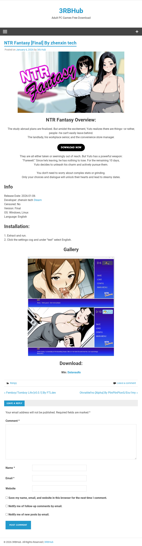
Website (11, 488)
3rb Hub (41, 49)
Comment (13, 420)
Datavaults (74, 372)
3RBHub (71, 11)
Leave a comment (126, 383)
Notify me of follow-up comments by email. (35, 506)
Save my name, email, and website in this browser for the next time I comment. (57, 497)
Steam (38, 200)
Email (10, 478)
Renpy (13, 383)
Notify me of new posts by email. (28, 514)
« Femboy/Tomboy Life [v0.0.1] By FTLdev (30, 392)
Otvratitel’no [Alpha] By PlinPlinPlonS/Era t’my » (109, 392)
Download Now (71, 147)
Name (10, 467)
